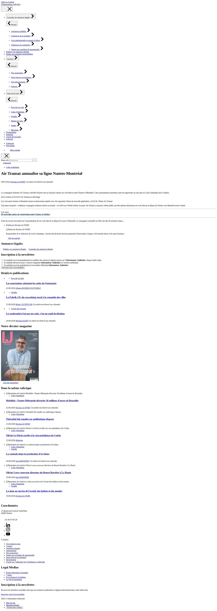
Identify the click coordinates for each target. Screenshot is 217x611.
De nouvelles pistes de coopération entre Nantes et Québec (25, 214)
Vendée (14, 116)
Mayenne (15, 130)
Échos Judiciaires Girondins (17, 573)
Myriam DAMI (22, 321)
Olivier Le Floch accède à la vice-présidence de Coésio (33, 435)
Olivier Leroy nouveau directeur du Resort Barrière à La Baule (38, 472)
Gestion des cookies (14, 608)
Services (10, 59)
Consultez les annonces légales (19, 17)
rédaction (19, 440)
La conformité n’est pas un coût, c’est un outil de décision (35, 313)
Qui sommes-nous (13, 544)
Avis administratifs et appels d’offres (25, 40)
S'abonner (10, 143)
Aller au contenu (7, 2)
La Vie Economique (14, 579)
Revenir (14, 25)
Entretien (9, 134)
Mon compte (15, 150)
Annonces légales (13, 548)
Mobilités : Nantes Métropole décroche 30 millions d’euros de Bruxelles (42, 400)
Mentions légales (12, 605)
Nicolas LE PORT (18, 182)
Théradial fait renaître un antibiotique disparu (30, 419)
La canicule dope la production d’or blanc (27, 454)
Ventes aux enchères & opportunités (25, 49)
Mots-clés (5, 160)
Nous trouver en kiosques (21, 77)
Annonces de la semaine (21, 36)
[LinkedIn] (8, 526)
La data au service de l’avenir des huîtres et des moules (34, 491)
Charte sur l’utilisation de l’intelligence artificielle (25, 562)
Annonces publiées (19, 31)
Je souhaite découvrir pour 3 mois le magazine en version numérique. (41, 263)
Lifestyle (9, 139)
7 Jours (9, 575)
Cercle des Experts (13, 137)
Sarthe (14, 125)
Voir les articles (14, 238)
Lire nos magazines (10, 383)
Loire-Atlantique (18, 112)
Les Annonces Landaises (16, 577)
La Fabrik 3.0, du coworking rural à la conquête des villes (36, 297)
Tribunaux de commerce (21, 45)
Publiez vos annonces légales (17, 52)
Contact (9, 546)
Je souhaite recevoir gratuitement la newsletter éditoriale (36, 265)
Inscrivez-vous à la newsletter (13, 268)
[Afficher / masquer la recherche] (5, 156)
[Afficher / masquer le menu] (7, 9)
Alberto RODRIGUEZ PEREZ (28, 288)
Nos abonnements (18, 82)
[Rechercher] (35, 160)
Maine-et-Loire (17, 121)
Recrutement (11, 560)
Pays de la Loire (13, 93)
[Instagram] (8, 531)
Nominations (11, 132)
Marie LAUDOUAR (24, 304)
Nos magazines (17, 73)
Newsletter (10, 146)
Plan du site (10, 603)
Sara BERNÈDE (22, 461)
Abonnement (11, 551)
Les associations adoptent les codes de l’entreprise (31, 283)
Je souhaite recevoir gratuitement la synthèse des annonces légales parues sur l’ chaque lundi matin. (53, 260)
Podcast (14, 86)
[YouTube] (8, 535)
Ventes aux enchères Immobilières (19, 54)
